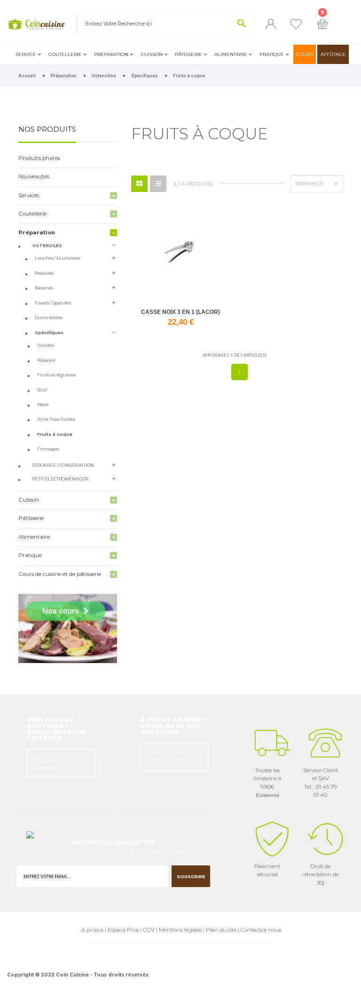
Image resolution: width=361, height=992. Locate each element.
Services (28, 195)
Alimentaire (230, 54)
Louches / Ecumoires (57, 258)
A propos (92, 930)
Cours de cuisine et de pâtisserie (59, 574)
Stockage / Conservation (63, 465)
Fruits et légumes (56, 374)
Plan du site (221, 930)
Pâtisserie (188, 54)
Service (26, 54)
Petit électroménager (60, 478)
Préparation (111, 54)
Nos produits (47, 130)
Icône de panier (322, 24)
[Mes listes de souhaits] (296, 24)
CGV (149, 930)
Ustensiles (47, 245)
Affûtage (333, 54)
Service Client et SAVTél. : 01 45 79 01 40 (320, 782)
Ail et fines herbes (56, 419)
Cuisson (152, 54)
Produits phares (39, 158)
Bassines (44, 287)
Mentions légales (180, 930)
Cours (304, 54)
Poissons (46, 360)
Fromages (48, 448)
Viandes (45, 345)
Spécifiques (49, 332)
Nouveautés (33, 176)
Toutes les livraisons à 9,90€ (267, 782)
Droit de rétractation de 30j (320, 874)
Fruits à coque (54, 434)
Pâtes (42, 404)
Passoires (44, 273)
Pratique (271, 54)
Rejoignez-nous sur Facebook (58, 763)
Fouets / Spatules (53, 302)
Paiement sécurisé (267, 870)
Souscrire (191, 876)
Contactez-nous (261, 930)
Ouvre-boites (48, 317)
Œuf (42, 389)
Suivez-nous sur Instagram (167, 757)
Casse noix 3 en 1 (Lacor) (180, 312)
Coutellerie (65, 54)
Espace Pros (123, 930)
